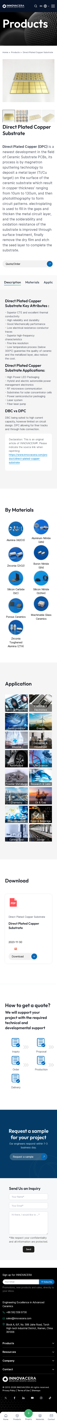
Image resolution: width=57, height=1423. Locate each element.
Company (8, 1360)
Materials (32, 282)
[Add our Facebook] (14, 1398)
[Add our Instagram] (41, 1398)
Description (12, 282)
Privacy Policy (9, 1390)
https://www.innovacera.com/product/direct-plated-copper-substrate (28, 458)
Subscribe (48, 1282)
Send (28, 1249)
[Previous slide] (6, 81)
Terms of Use (24, 1390)
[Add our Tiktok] (50, 1398)
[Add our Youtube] (32, 1398)
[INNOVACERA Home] (19, 1378)
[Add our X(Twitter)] (6, 1398)
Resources (9, 1351)
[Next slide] (51, 83)
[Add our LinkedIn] (23, 1398)
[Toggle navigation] (52, 6)
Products (8, 1343)
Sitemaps (36, 1390)
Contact (8, 1369)
